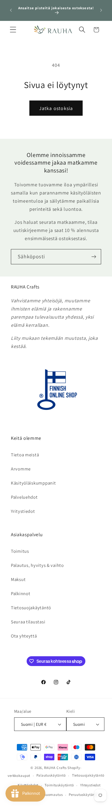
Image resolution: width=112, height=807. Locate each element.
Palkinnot (20, 593)
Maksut (18, 579)
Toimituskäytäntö (59, 785)
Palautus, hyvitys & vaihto (37, 565)
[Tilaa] (93, 256)
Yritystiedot (23, 511)
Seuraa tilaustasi (28, 622)
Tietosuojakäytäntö (31, 608)
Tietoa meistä (25, 455)
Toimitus (20, 551)
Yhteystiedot (90, 785)
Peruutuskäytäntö (83, 794)
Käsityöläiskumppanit (33, 483)
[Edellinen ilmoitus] (11, 10)
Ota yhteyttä (24, 636)
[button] (13, 30)
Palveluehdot (24, 497)
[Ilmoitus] (101, 10)
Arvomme (21, 469)
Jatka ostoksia (56, 108)
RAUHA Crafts (55, 767)
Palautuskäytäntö (51, 775)
